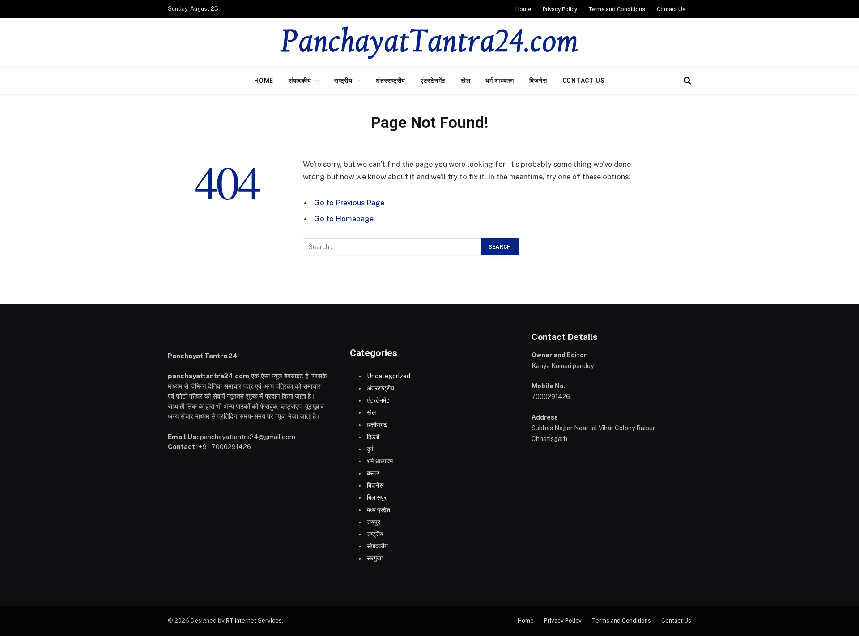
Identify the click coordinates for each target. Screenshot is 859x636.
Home (523, 9)
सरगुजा (375, 558)
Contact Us (671, 9)
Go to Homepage (344, 218)
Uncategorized (388, 376)
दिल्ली (373, 437)
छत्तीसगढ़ (377, 424)
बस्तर (373, 473)
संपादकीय (300, 80)
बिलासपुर (377, 497)
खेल (465, 80)
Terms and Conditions (617, 9)
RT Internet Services (254, 620)
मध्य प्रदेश (378, 509)
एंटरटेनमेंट (433, 80)
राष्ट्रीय (343, 80)
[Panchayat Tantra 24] (430, 42)
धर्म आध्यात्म (499, 80)
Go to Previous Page (349, 202)
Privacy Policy (560, 9)
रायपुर (373, 522)
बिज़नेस (538, 80)
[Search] (686, 81)
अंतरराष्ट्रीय (390, 80)
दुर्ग (370, 449)
